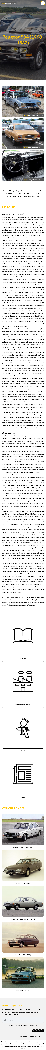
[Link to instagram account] (39, 1031)
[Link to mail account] (42, 1031)
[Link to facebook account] (33, 1031)
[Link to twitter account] (36, 1031)
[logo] (8, 3)
